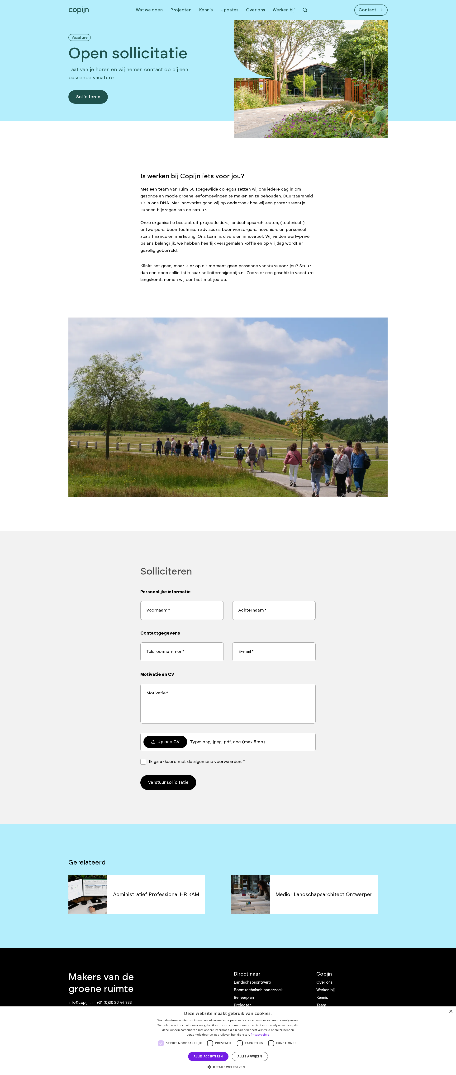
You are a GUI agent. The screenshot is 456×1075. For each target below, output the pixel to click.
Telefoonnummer (164, 651)
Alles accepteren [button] (208, 1056)
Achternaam (251, 610)
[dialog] (228, 1040)
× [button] (450, 1011)
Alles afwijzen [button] (250, 1056)
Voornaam (156, 610)
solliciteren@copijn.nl (223, 272)
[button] (228, 1067)
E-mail (244, 651)
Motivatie (156, 693)
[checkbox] (143, 762)
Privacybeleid (260, 1035)
